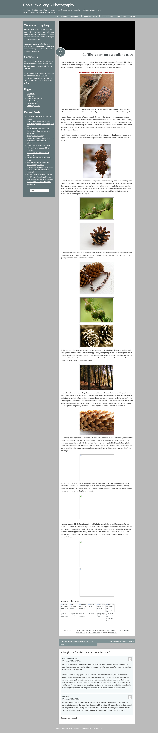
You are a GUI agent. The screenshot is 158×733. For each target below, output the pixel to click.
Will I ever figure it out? (35, 165)
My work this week (91, 614)
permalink (113, 633)
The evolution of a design (74, 614)
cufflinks (107, 630)
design (94, 630)
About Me (64, 16)
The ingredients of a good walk (121, 641)
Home (56, 16)
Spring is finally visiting (35, 136)
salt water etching (94, 633)
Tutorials (104, 16)
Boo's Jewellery (68, 658)
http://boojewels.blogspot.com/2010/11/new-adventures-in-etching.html (98, 688)
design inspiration (117, 630)
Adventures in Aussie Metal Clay (39, 145)
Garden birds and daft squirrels (38, 162)
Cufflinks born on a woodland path (107, 54)
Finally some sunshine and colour (39, 121)
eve (63, 696)
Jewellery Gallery (129, 16)
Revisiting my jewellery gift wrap (101, 614)
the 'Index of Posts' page (41, 46)
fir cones (126, 630)
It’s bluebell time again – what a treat (40, 167)
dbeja (100, 728)
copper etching (86, 630)
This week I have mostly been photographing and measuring (110, 617)
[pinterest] (130, 6)
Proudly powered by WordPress (67, 728)
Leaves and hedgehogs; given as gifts (40, 138)
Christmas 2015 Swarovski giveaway (40, 179)
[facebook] (126, 6)
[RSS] (133, 6)
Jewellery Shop (115, 16)
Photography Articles (90, 16)
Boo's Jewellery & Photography (48, 4)
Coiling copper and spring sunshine (39, 174)
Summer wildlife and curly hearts (38, 129)
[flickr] (123, 6)
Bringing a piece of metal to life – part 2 (64, 614)
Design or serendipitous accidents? (83, 614)
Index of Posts (75, 16)
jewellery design (81, 633)
